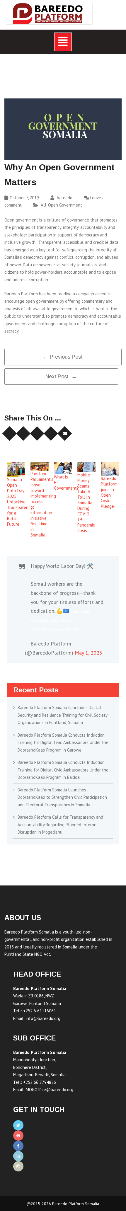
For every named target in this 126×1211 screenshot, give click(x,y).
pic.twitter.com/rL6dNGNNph (55, 629)
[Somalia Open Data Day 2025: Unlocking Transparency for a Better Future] (16, 469)
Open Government (65, 205)
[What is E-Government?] (63, 468)
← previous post (63, 357)
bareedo (64, 197)
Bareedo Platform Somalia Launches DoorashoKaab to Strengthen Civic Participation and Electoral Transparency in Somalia (62, 797)
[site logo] (49, 13)
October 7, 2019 (24, 197)
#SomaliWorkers (45, 620)
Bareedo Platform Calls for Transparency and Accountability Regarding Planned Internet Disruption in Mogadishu (60, 824)
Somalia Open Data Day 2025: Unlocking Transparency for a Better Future (19, 502)
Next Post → (61, 376)
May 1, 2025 (88, 652)
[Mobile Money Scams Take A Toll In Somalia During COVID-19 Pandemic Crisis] (86, 467)
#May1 (67, 620)
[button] (62, 42)
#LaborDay (80, 611)
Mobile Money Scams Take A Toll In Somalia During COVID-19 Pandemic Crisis (86, 502)
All (43, 205)
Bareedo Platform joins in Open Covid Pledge (109, 492)
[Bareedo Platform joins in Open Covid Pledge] (110, 468)
